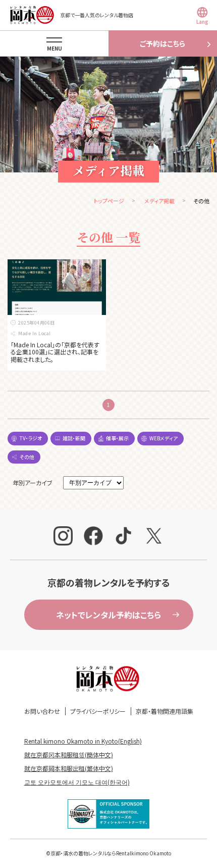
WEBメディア (163, 438)
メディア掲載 (159, 201)
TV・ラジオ (31, 438)
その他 (27, 457)
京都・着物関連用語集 (164, 711)
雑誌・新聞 (74, 438)
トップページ (109, 201)
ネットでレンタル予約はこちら (108, 615)
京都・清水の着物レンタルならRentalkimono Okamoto (110, 853)
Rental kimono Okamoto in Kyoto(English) (83, 741)
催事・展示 (117, 438)
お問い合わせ (42, 711)
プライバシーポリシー (98, 711)
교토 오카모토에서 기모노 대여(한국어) (77, 782)
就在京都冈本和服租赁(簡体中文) (68, 754)
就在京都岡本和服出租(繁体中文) (68, 768)
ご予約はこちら (162, 43)
